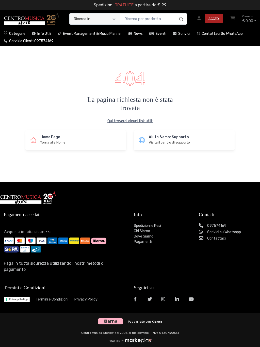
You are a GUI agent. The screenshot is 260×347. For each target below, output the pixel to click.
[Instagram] (165, 300)
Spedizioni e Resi (147, 226)
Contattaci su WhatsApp (222, 33)
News (138, 33)
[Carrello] (233, 19)
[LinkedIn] (179, 300)
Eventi (161, 33)
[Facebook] (137, 300)
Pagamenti (143, 242)
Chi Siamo (142, 231)
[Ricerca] (180, 13)
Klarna (157, 321)
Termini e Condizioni (52, 299)
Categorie (17, 33)
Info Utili (44, 33)
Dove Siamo (143, 236)
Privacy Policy (18, 299)
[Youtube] (192, 300)
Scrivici (184, 33)
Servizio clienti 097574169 (31, 41)
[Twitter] (151, 300)
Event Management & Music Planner (92, 33)
